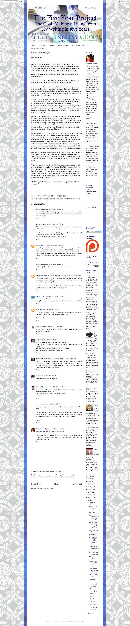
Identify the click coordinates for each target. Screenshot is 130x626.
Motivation (92, 534)
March (92, 604)
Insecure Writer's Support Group (96, 408)
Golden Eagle (40, 296)
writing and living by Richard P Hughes (48, 275)
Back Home (92, 512)
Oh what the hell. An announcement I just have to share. (92, 296)
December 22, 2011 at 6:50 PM (54, 245)
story (61, 198)
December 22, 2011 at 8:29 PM (53, 264)
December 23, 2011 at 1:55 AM (54, 296)
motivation (56, 198)
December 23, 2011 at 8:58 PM (48, 375)
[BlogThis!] (60, 196)
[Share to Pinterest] (65, 196)
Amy (37, 375)
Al (36, 339)
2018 (89, 481)
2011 (89, 500)
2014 (89, 492)
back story (39, 198)
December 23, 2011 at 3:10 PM (47, 339)
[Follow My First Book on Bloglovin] (94, 232)
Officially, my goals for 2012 (93, 508)
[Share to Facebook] (64, 196)
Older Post (77, 484)
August (92, 591)
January (92, 609)
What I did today (92, 557)
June (91, 596)
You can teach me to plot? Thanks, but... (93, 563)
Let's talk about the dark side (94, 553)
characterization (47, 198)
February (93, 607)
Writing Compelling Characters (91, 313)
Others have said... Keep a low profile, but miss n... (93, 525)
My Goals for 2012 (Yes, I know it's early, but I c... (93, 540)
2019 (89, 478)
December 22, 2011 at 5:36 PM (53, 209)
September (93, 586)
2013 (89, 495)
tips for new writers (69, 198)
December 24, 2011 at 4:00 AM (56, 387)
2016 (89, 486)
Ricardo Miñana (41, 387)
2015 (89, 489)
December (93, 502)
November (93, 579)
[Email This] (58, 196)
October (92, 584)
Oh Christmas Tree (93, 531)
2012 (89, 497)
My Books (51, 45)
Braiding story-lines (91, 371)
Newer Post (36, 484)
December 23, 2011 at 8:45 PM (66, 358)
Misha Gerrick (40, 429)
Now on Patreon (63, 45)
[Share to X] (62, 196)
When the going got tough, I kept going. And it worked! (92, 428)
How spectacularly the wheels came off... (94, 517)
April (91, 601)
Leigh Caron (40, 326)
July (91, 593)
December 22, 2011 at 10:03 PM (71, 275)
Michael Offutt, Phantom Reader (46, 358)
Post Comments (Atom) (46, 488)
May (91, 599)
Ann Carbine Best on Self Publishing (93, 570)
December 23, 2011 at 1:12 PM (53, 326)
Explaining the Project (77, 45)
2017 (89, 484)
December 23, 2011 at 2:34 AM (49, 309)
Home (33, 45)
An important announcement (94, 548)
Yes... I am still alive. (93, 575)
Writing (78, 198)
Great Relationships (91, 276)
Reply (37, 218)
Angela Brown (40, 245)
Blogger (82, 621)
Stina (37, 309)
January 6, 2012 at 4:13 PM (52, 404)
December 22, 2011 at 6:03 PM (53, 224)
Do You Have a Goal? (38, 49)
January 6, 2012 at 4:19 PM (56, 429)
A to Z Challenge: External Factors (91, 354)
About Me (42, 45)
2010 (89, 613)
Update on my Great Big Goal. (96, 335)
